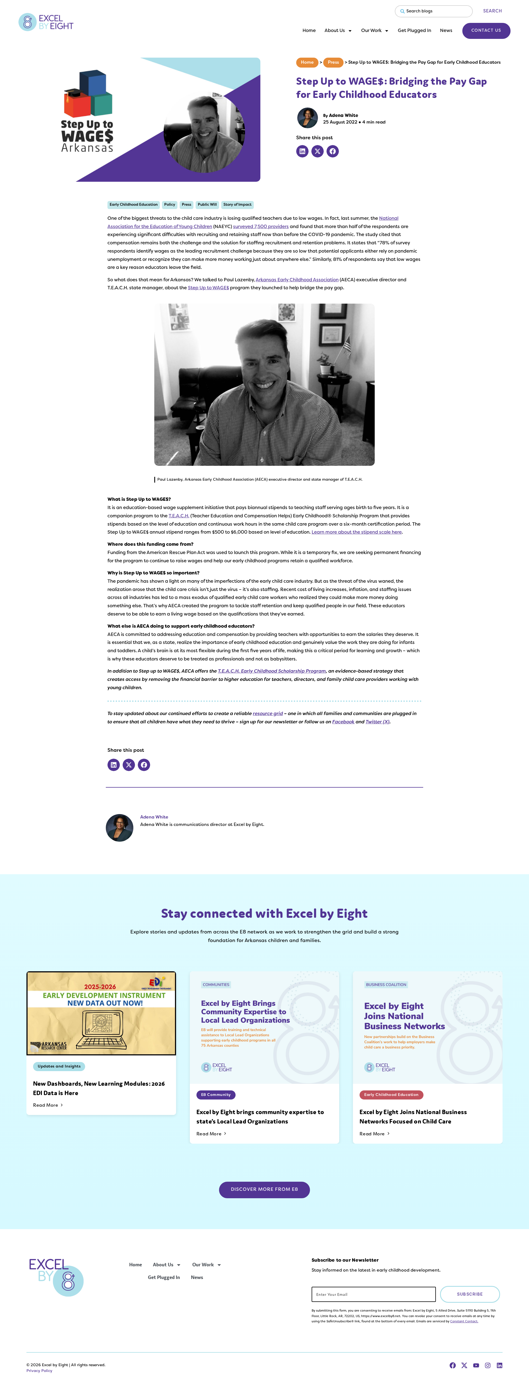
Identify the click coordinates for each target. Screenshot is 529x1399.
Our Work (371, 31)
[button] (302, 151)
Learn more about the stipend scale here (357, 532)
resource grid (268, 714)
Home (309, 31)
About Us (335, 31)
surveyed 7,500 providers (261, 227)
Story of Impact (237, 205)
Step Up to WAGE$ (208, 288)
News (446, 31)
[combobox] (434, 11)
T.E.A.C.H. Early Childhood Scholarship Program (272, 671)
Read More (46, 1105)
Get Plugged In (414, 31)
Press (333, 62)
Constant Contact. (464, 1321)
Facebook (343, 722)
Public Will (207, 205)
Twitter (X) (378, 722)
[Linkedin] (499, 1365)
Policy (169, 205)
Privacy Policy (39, 1371)
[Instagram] (488, 1365)
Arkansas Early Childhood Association (297, 280)
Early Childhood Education (134, 205)
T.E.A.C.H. (179, 516)
